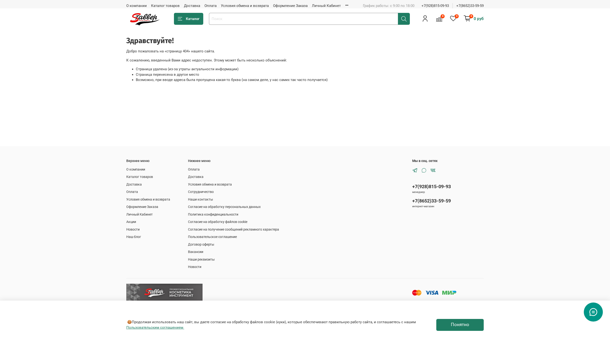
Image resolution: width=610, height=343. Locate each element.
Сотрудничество (201, 192)
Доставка (192, 6)
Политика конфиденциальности (213, 214)
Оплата (210, 6)
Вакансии (195, 252)
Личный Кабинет (326, 6)
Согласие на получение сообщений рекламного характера (233, 229)
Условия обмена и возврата (245, 6)
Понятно (460, 324)
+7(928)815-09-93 (435, 6)
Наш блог (133, 237)
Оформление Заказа (290, 6)
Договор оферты (201, 244)
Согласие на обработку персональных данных (224, 207)
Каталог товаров (165, 6)
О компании (136, 6)
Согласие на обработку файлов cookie (217, 222)
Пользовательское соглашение (212, 237)
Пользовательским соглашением (155, 327)
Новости (133, 229)
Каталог (192, 19)
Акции (131, 222)
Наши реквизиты (201, 259)
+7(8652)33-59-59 (470, 6)
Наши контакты (200, 199)
